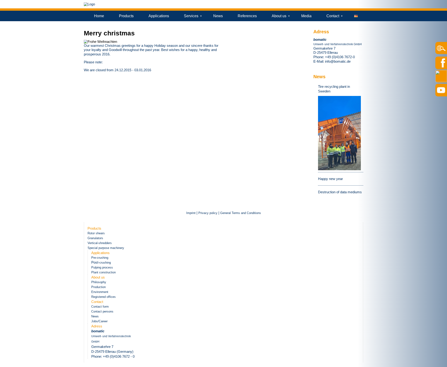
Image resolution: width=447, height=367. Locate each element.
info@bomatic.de (338, 61)
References (247, 16)
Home (99, 16)
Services (191, 16)
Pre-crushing (99, 257)
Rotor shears (96, 233)
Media (306, 16)
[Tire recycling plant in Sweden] (339, 133)
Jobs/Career (99, 321)
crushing (105, 262)
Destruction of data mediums (340, 192)
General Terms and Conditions (240, 213)
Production (98, 287)
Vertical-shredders (100, 243)
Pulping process (102, 267)
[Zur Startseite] (89, 4)
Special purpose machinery (106, 248)
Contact (332, 16)
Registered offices (103, 297)
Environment (99, 292)
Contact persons (102, 311)
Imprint (191, 213)
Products (126, 16)
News (218, 16)
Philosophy (98, 282)
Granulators (95, 238)
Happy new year (330, 179)
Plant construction (103, 272)
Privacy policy (207, 213)
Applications (159, 16)
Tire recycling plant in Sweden (334, 89)
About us (279, 16)
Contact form (100, 306)
